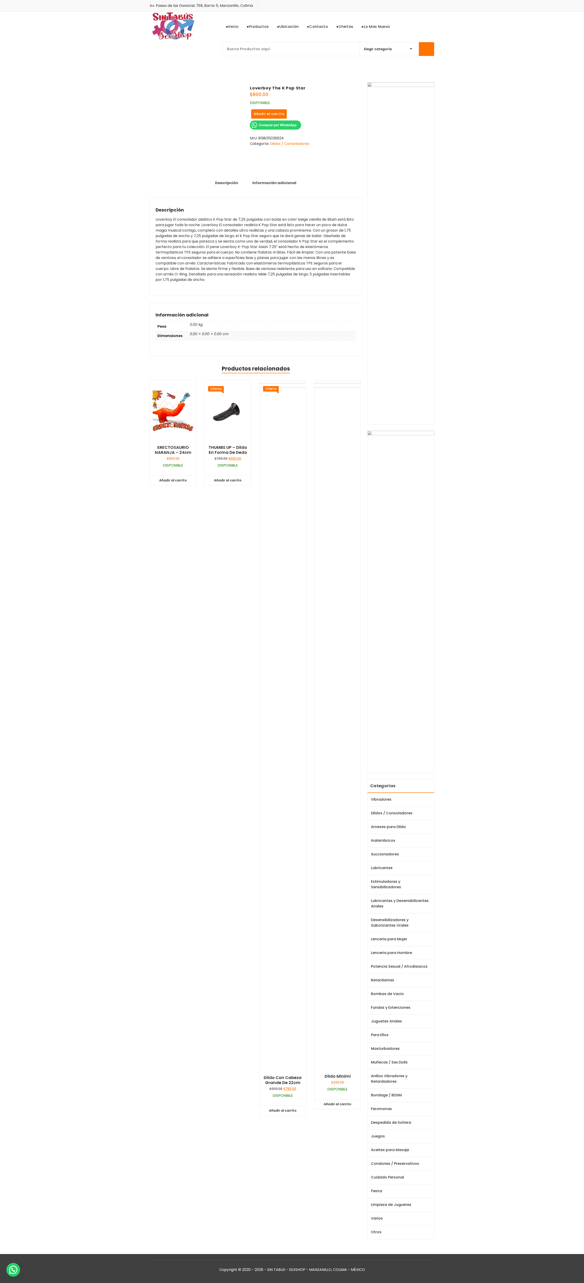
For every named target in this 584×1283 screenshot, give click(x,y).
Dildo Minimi (338, 1076)
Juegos (378, 1136)
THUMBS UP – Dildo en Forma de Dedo (228, 450)
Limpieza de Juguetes (391, 1204)
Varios (377, 1218)
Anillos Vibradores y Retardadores (389, 1078)
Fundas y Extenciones (390, 1007)
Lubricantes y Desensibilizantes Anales (400, 903)
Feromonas (381, 1108)
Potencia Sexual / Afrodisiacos (399, 966)
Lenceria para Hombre (391, 952)
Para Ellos (379, 1034)
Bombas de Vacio (387, 993)
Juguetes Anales (386, 1021)
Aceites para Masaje (390, 1149)
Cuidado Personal (387, 1177)
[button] (13, 1270)
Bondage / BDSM (386, 1095)
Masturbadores (385, 1048)
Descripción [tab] (226, 183)
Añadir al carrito (269, 114)
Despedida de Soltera (391, 1122)
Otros (376, 1232)
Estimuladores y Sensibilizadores (386, 884)
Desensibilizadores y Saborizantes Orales (390, 922)
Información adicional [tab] (274, 183)
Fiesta (376, 1191)
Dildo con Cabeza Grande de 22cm (283, 1080)
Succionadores (385, 854)
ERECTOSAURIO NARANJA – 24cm (173, 450)
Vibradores (381, 799)
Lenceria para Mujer (389, 939)
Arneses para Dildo (388, 826)
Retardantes (382, 980)
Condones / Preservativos (395, 1163)
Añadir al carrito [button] (173, 480)
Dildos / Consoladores (289, 143)
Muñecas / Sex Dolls (389, 1062)
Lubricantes (382, 867)
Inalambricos (383, 840)
